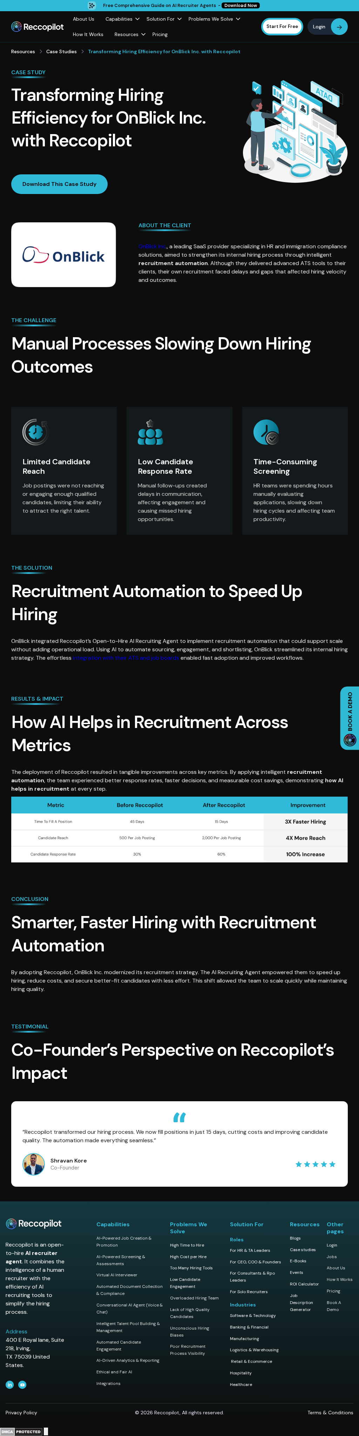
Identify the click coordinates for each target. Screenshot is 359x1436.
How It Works (88, 34)
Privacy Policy (21, 1412)
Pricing (160, 34)
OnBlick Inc (152, 246)
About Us (83, 19)
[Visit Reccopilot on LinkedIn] (10, 1385)
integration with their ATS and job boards (126, 657)
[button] (120, 19)
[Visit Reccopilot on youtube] (22, 1385)
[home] (39, 26)
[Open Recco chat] (46, 1431)
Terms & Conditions (330, 1412)
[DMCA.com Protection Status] (21, 1431)
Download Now (240, 5)
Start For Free (282, 26)
